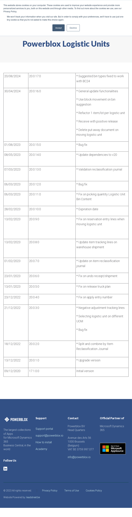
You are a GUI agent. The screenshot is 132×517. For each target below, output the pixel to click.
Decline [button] (73, 27)
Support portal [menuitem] (44, 428)
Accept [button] (58, 27)
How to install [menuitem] (44, 442)
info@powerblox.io (79, 457)
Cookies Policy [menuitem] (94, 490)
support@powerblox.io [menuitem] (49, 435)
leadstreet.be (33, 497)
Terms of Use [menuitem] (71, 490)
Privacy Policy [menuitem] (49, 490)
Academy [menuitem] (41, 449)
